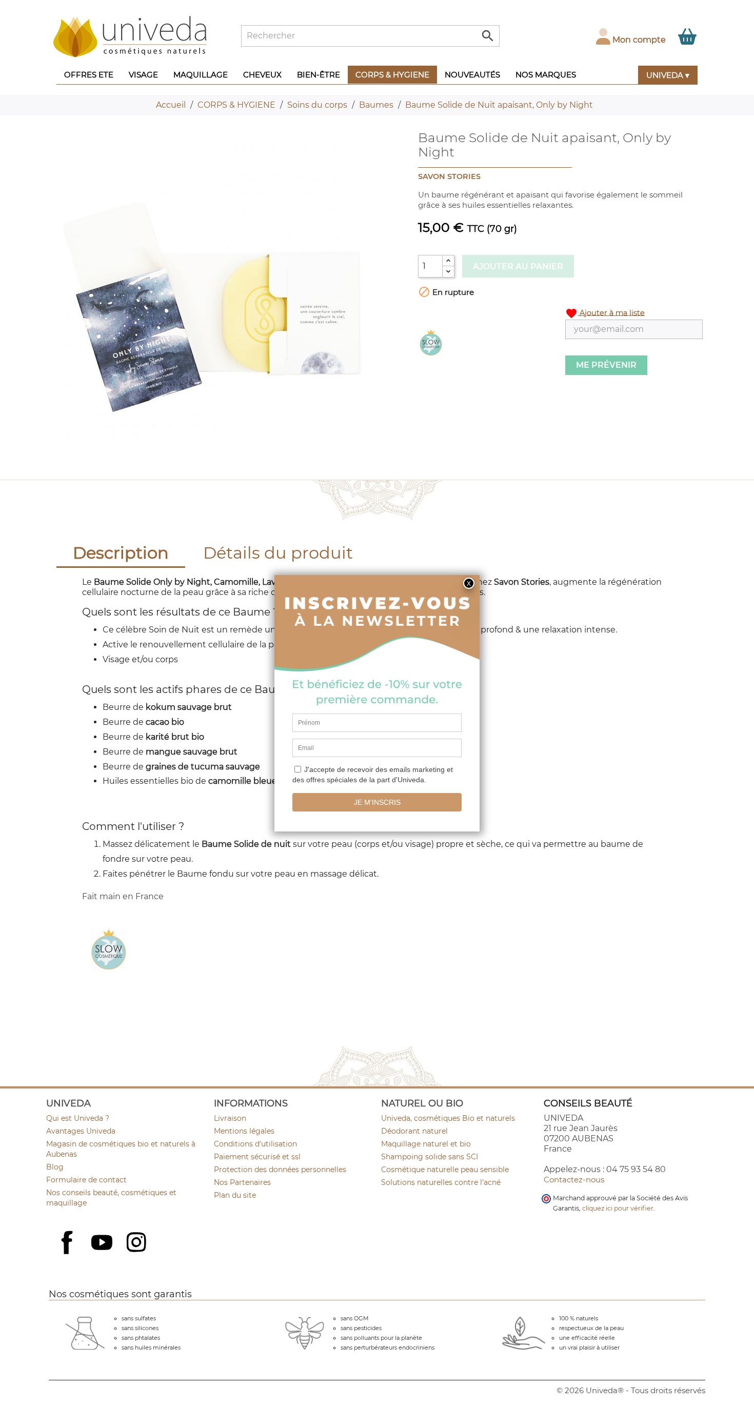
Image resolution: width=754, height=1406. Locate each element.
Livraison (230, 1118)
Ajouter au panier (518, 266)
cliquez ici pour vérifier (617, 1208)
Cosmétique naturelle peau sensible (445, 1169)
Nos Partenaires (242, 1182)
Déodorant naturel (414, 1131)
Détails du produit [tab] (278, 553)
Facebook (68, 1254)
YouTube (103, 1243)
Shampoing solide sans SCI (429, 1156)
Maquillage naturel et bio (426, 1143)
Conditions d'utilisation (255, 1143)
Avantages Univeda (80, 1131)
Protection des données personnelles (280, 1169)
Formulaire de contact (86, 1179)
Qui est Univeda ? (77, 1118)
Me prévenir (606, 365)
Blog (55, 1167)
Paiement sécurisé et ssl (257, 1156)
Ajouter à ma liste (605, 313)
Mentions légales (244, 1131)
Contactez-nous (574, 1179)
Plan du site (235, 1195)
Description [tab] (121, 553)
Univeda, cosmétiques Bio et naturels (448, 1118)
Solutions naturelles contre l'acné (441, 1182)
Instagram (137, 1243)
